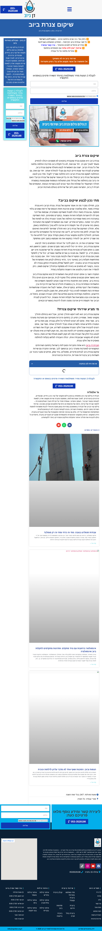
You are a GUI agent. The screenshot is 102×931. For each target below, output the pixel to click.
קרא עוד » (93, 543)
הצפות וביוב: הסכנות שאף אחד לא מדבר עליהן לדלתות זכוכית (67, 769)
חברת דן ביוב (92, 345)
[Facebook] (98, 866)
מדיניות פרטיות (80, 96)
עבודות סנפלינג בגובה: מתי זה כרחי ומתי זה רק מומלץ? (70, 532)
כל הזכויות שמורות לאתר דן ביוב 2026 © (50, 929)
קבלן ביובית (57, 892)
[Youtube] (93, 866)
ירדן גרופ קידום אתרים (86, 929)
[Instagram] (87, 866)
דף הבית (59, 31)
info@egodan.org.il (15, 929)
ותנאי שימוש (71, 96)
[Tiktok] (82, 866)
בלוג (52, 31)
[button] (32, 364)
